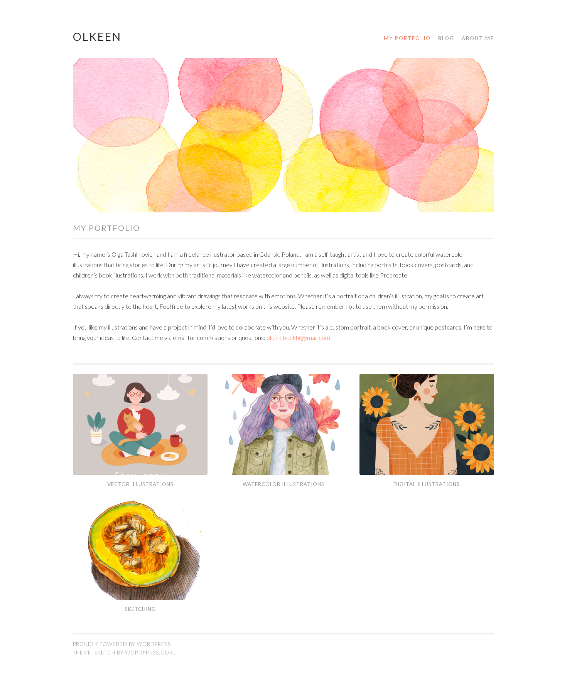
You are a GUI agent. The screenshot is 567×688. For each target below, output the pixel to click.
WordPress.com (149, 652)
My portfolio (407, 38)
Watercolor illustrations (283, 484)
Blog (446, 38)
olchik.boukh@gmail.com (298, 337)
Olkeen (97, 36)
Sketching (140, 609)
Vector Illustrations (140, 484)
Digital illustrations (426, 484)
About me (478, 38)
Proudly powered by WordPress (122, 644)
